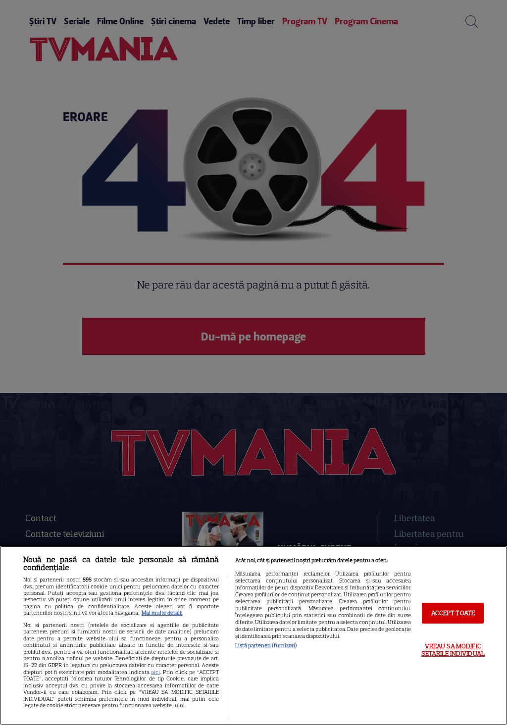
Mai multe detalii (162, 612)
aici (155, 672)
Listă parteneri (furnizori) (266, 645)
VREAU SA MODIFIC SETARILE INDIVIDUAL (453, 650)
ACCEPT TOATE (453, 613)
